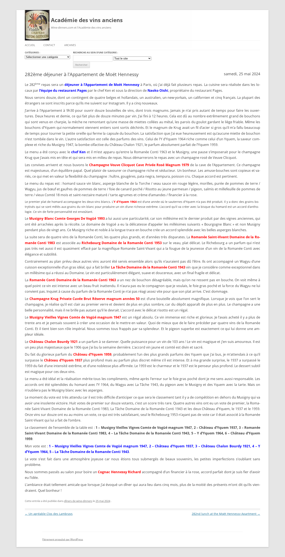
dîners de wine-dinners (78, 501)
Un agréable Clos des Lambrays (49, 514)
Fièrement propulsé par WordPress (62, 539)
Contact (49, 45)
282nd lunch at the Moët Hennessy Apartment (226, 514)
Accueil (30, 45)
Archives (70, 45)
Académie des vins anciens (87, 20)
